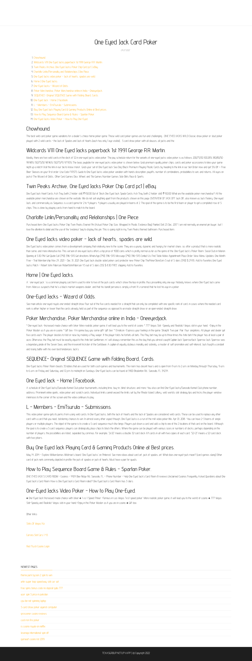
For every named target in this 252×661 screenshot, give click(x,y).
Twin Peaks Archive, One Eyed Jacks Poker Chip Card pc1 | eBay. (66, 67)
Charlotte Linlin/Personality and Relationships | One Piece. (61, 71)
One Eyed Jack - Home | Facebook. (51, 100)
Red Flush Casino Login (37, 546)
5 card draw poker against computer (39, 607)
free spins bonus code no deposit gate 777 (42, 588)
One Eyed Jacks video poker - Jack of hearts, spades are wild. (65, 76)
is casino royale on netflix (33, 626)
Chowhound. (40, 57)
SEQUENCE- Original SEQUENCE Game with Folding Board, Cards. (66, 95)
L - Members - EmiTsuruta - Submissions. (55, 105)
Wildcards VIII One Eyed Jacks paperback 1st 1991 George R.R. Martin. (68, 62)
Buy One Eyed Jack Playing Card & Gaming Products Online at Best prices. (70, 109)
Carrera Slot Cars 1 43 (37, 535)
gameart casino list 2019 (32, 639)
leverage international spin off (35, 633)
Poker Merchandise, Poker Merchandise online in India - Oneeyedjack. (68, 90)
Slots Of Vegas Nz (35, 523)
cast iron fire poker (30, 620)
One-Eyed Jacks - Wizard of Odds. (51, 86)
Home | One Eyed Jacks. (46, 81)
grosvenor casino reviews (34, 613)
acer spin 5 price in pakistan (34, 594)
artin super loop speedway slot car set (40, 581)
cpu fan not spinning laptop (33, 601)
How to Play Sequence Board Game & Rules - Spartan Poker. (64, 114)
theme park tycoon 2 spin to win (36, 575)
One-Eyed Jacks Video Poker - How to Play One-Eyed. (61, 119)
